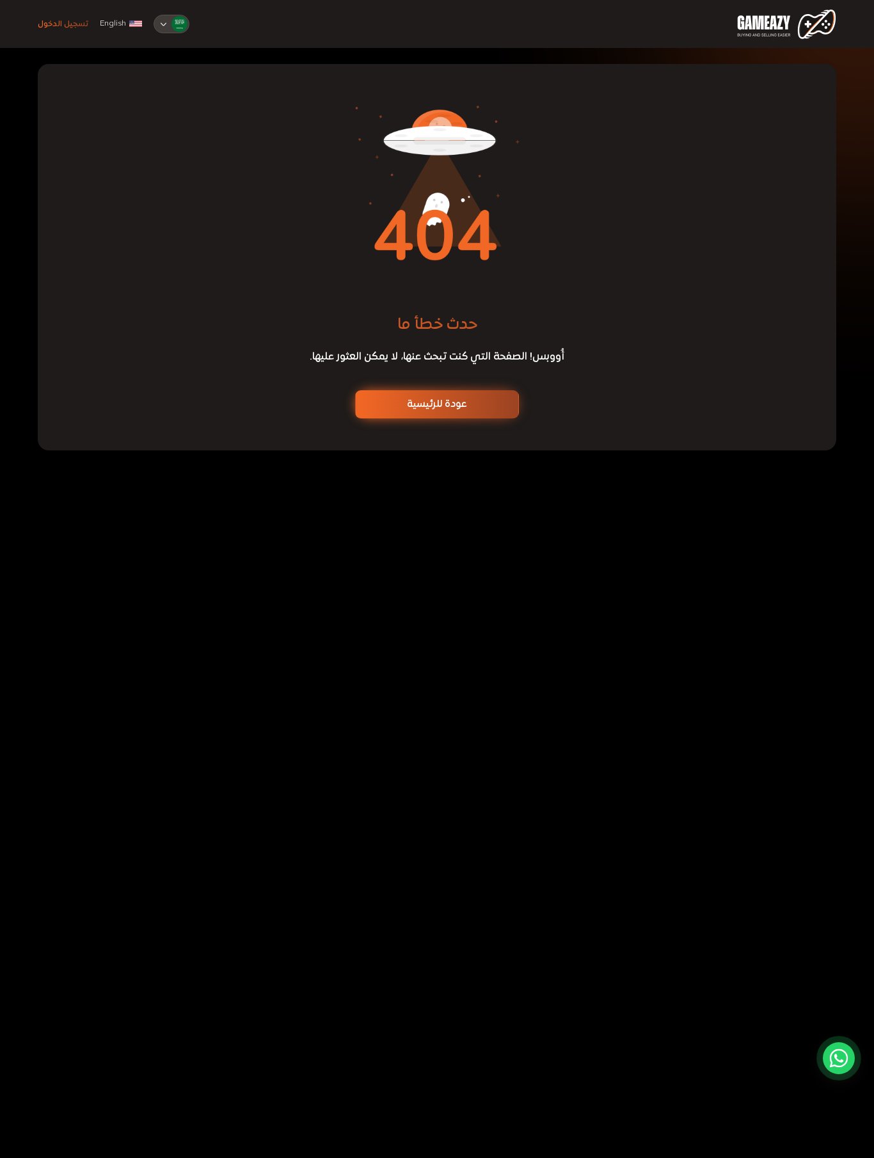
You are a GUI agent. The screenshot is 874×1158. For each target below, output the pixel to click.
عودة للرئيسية (437, 404)
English (113, 23)
